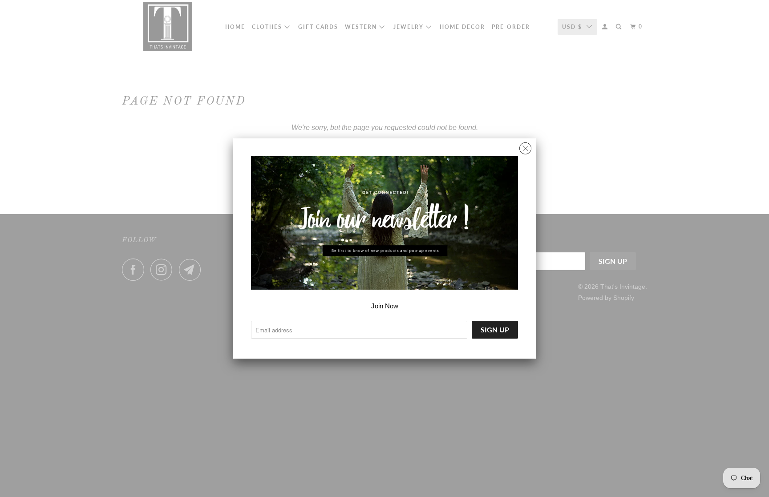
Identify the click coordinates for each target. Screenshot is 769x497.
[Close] (525, 146)
